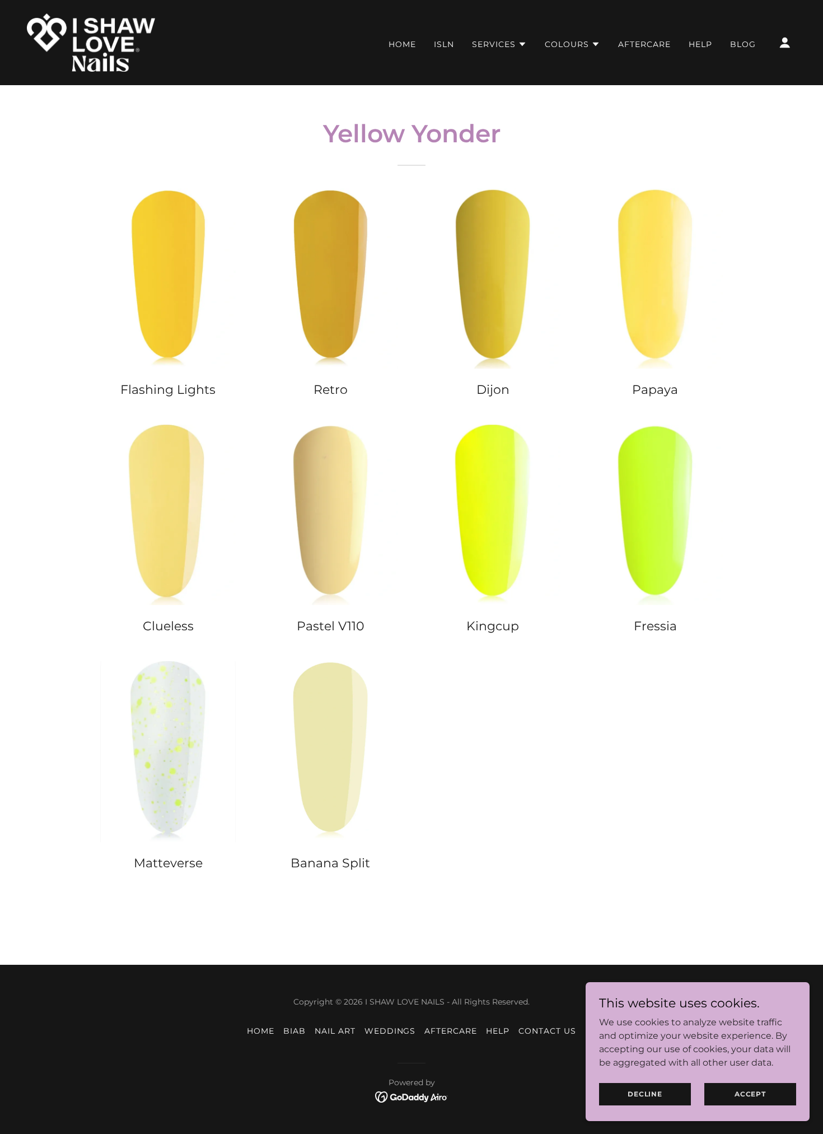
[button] (499, 44)
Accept (750, 1094)
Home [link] (402, 44)
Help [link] (700, 44)
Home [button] (260, 1031)
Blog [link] (743, 44)
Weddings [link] (390, 1031)
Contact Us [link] (547, 1031)
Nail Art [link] (335, 1031)
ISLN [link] (444, 44)
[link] (91, 41)
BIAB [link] (294, 1031)
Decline (645, 1094)
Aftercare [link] (644, 44)
